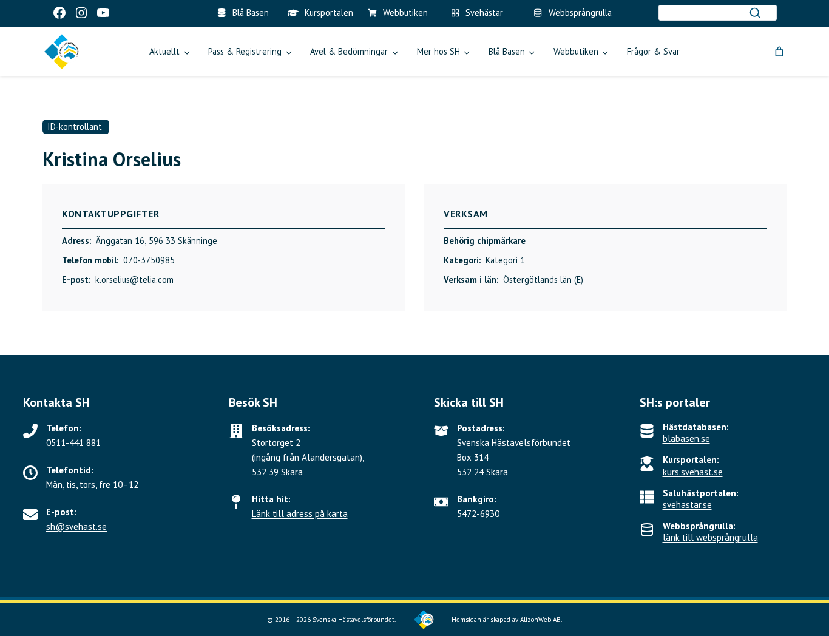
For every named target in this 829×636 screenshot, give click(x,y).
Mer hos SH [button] (438, 51)
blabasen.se (686, 438)
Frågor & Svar (653, 51)
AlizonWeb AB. (541, 619)
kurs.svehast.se (693, 472)
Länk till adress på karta (300, 513)
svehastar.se (687, 504)
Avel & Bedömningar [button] (349, 51)
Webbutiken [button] (575, 51)
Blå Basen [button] (507, 51)
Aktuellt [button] (164, 51)
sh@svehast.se (76, 526)
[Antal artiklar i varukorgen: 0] (779, 51)
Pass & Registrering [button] (245, 51)
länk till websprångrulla (710, 537)
